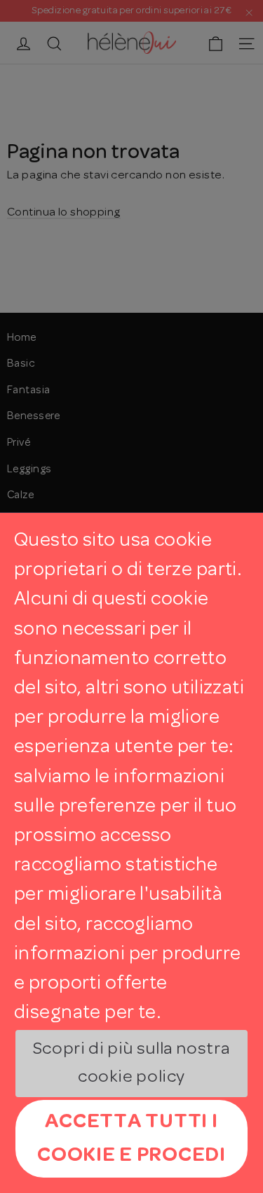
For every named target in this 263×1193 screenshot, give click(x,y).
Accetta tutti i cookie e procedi (131, 1138)
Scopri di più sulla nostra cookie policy (131, 1064)
